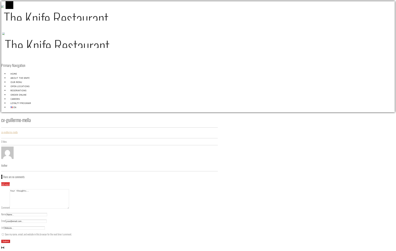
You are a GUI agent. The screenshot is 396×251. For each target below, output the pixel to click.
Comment (5, 207)
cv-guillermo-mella (9, 132)
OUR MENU (16, 82)
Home (14, 74)
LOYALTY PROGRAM (21, 103)
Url (2, 228)
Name (3, 214)
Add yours (5, 184)
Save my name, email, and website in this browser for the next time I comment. (38, 234)
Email (3, 221)
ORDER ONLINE (19, 95)
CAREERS (15, 99)
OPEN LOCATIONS (20, 86)
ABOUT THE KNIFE (20, 78)
